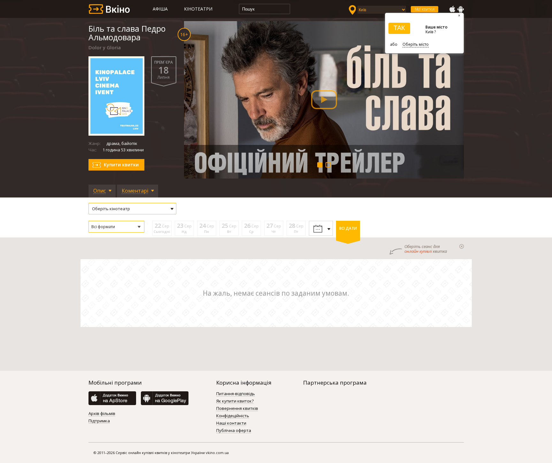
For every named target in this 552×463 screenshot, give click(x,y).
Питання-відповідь (235, 393)
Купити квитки (121, 165)
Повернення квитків (237, 408)
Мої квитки (424, 9)
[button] (116, 227)
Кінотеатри (198, 9)
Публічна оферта (233, 430)
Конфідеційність (232, 416)
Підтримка (99, 421)
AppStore (452, 9)
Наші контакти (231, 423)
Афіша (160, 9)
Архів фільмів (101, 413)
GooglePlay (460, 9)
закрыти (461, 246)
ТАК (399, 27)
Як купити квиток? (235, 401)
